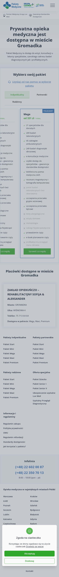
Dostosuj (29, 561)
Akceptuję (29, 553)
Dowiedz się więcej (34, 546)
